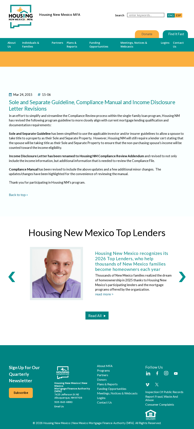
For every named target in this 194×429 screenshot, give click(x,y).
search (119, 15)
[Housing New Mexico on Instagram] (166, 373)
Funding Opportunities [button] (98, 44)
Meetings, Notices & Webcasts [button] (133, 44)
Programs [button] (103, 370)
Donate (147, 34)
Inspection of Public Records (164, 392)
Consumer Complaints (159, 404)
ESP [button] (178, 15)
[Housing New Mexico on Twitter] (157, 385)
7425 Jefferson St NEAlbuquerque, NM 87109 (68, 396)
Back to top (17, 195)
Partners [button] (57, 42)
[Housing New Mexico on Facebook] (157, 373)
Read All (95, 316)
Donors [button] (102, 379)
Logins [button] (165, 42)
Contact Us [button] (178, 44)
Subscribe (21, 393)
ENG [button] (171, 15)
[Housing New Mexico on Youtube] (176, 374)
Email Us (59, 406)
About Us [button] (12, 44)
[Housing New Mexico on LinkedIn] (148, 374)
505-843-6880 (63, 402)
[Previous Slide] (11, 277)
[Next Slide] (182, 277)
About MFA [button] (105, 366)
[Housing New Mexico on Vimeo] (147, 385)
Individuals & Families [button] (30, 44)
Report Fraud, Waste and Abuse (161, 398)
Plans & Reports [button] (72, 44)
